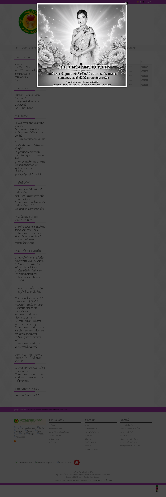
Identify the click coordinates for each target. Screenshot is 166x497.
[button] (127, 3)
